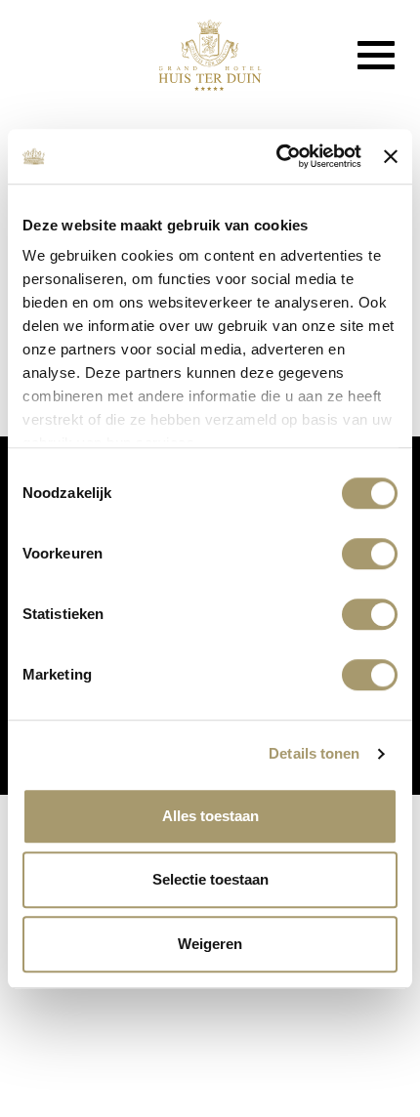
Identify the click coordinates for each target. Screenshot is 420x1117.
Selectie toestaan (210, 879)
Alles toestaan (210, 815)
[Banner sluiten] (391, 156)
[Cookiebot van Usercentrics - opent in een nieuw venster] (276, 156)
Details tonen (314, 753)
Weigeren (210, 943)
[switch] (370, 553)
